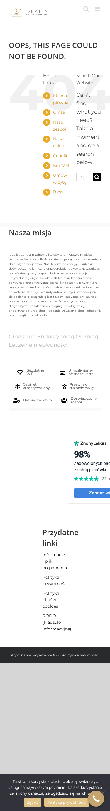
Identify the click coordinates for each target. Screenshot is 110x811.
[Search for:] (84, 176)
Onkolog (87, 336)
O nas (59, 112)
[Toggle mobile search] (86, 9)
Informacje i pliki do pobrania (55, 561)
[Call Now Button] (96, 799)
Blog (58, 192)
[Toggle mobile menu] (98, 9)
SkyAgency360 (46, 655)
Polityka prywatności (55, 580)
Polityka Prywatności (80, 655)
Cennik (60, 155)
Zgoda (32, 802)
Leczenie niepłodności (38, 345)
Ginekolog (22, 336)
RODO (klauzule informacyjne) (55, 622)
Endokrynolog (55, 336)
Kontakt (61, 165)
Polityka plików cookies (51, 600)
